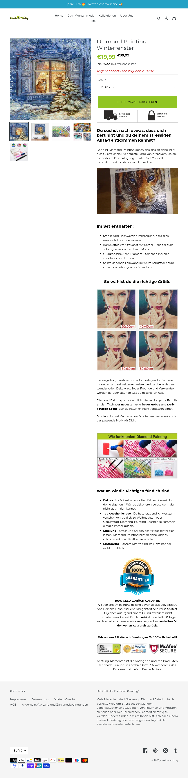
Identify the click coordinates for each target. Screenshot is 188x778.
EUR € (18, 750)
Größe (102, 80)
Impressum (18, 699)
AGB (13, 704)
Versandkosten (126, 64)
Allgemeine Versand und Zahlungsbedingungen (55, 704)
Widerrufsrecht (64, 699)
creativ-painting (169, 760)
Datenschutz (40, 699)
